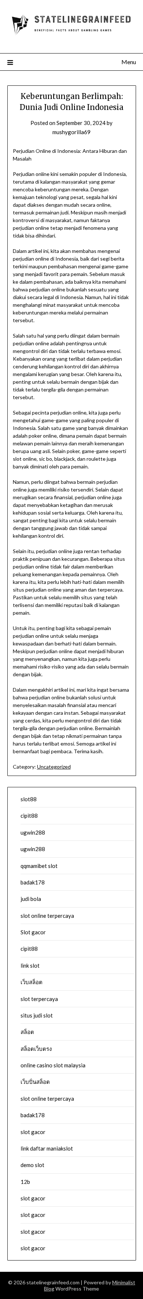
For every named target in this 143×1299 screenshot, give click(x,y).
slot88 (29, 799)
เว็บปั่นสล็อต (35, 1081)
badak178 (33, 882)
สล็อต (27, 1031)
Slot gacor (33, 932)
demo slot (32, 1165)
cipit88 (29, 815)
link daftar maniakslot (47, 1148)
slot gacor (33, 1132)
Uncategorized (54, 766)
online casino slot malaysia (53, 1065)
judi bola (31, 898)
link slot (30, 965)
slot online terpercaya (47, 915)
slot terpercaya (39, 999)
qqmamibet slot (39, 865)
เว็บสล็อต (32, 982)
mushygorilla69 (71, 132)
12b (25, 1181)
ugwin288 (33, 832)
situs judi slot (37, 1015)
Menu (128, 61)
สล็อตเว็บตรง (36, 1048)
